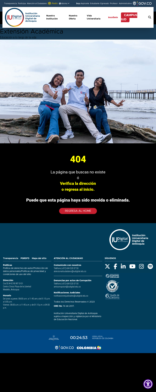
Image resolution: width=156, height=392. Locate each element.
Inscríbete (113, 17)
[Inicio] (24, 17)
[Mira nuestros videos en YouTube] (132, 266)
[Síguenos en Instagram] (141, 266)
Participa (22, 3)
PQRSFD (25, 258)
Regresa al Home (78, 211)
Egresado (104, 3)
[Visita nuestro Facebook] (115, 266)
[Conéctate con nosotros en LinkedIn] (123, 266)
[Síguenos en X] (107, 266)
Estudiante (94, 3)
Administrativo (125, 3)
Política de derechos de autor (18, 268)
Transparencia (10, 3)
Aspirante (85, 3)
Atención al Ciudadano (37, 3)
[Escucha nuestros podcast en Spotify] (150, 266)
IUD (2, 26)
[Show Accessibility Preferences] (148, 384)
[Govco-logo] (142, 3)
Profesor (114, 3)
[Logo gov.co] (64, 347)
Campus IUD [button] (129, 17)
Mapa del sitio (39, 258)
